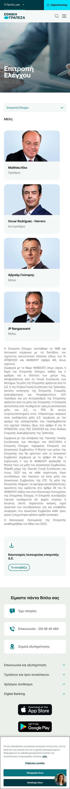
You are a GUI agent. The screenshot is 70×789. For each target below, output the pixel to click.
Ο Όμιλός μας (12, 4)
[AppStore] (35, 709)
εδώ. (44, 756)
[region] (35, 762)
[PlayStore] (35, 727)
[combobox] (35, 108)
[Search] (56, 16)
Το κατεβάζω (19, 567)
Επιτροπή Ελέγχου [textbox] (18, 107)
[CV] (32, 146)
